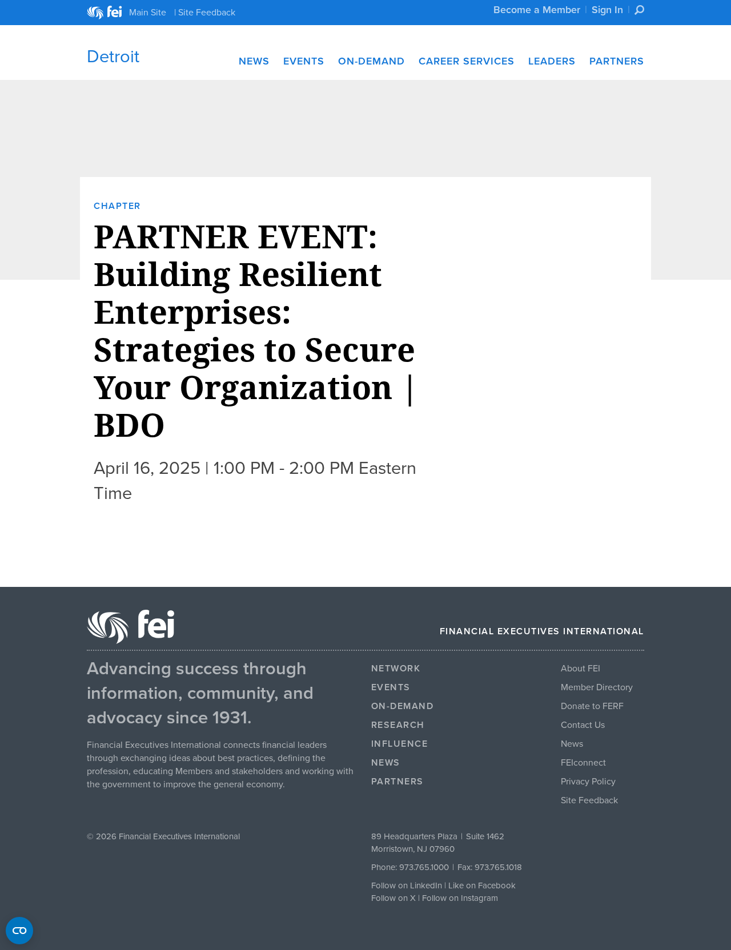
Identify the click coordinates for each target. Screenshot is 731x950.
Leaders (552, 61)
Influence (399, 744)
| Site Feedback (204, 12)
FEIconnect (583, 762)
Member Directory (597, 687)
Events (303, 61)
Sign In (607, 9)
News (254, 61)
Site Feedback (589, 800)
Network (396, 668)
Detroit (113, 57)
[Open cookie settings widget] (19, 930)
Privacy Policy (588, 781)
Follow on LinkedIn (406, 885)
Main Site (147, 12)
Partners (616, 61)
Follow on (390, 898)
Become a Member (536, 9)
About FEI (580, 668)
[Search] (639, 10)
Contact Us (583, 725)
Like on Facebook (482, 885)
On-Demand (371, 61)
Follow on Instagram (460, 898)
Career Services (467, 61)
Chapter (117, 206)
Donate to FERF (592, 706)
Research (398, 725)
